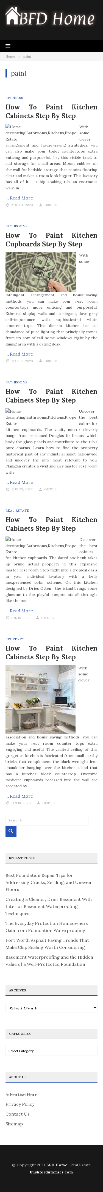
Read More (21, 198)
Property (14, 639)
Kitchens (14, 98)
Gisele (50, 205)
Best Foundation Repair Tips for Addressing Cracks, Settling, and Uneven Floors (48, 882)
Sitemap (14, 1124)
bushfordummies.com (51, 1172)
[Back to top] (87, 1176)
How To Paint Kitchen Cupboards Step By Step (51, 239)
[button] (7, 46)
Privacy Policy (19, 1104)
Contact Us (17, 1114)
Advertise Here (21, 1094)
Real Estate (17, 510)
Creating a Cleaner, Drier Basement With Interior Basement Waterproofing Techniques (48, 906)
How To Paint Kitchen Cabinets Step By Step (51, 111)
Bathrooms (16, 226)
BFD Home (56, 1165)
